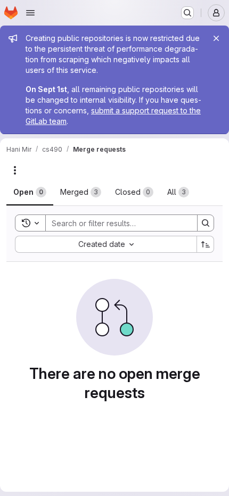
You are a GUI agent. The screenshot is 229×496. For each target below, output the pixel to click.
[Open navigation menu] (30, 12)
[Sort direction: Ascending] (205, 244)
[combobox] (106, 244)
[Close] (216, 38)
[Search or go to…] (187, 12)
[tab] (29, 192)
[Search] (205, 223)
